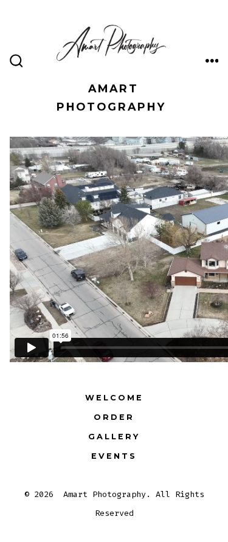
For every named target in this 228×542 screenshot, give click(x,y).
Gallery (114, 436)
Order (114, 417)
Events (114, 456)
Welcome (114, 397)
